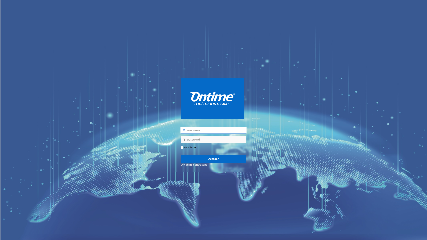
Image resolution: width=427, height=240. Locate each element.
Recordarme (190, 147)
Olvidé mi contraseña (194, 164)
